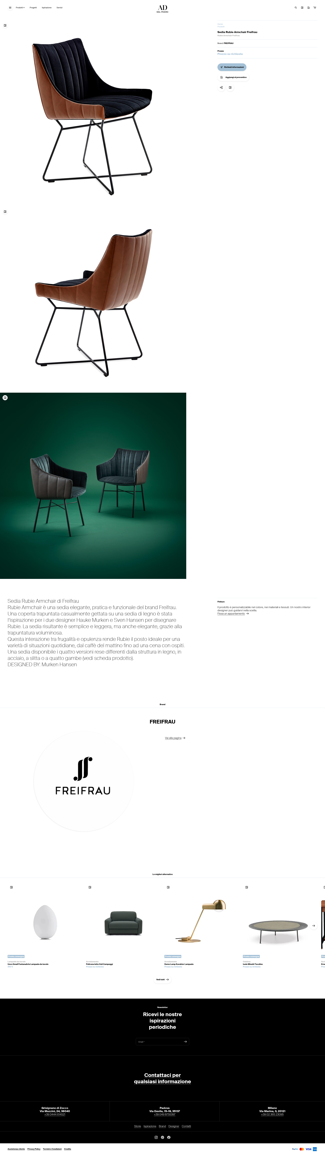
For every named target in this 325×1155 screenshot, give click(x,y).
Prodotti (19, 7)
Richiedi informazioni (234, 67)
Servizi (59, 7)
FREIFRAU (228, 43)
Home (220, 24)
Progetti (33, 7)
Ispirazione (47, 7)
